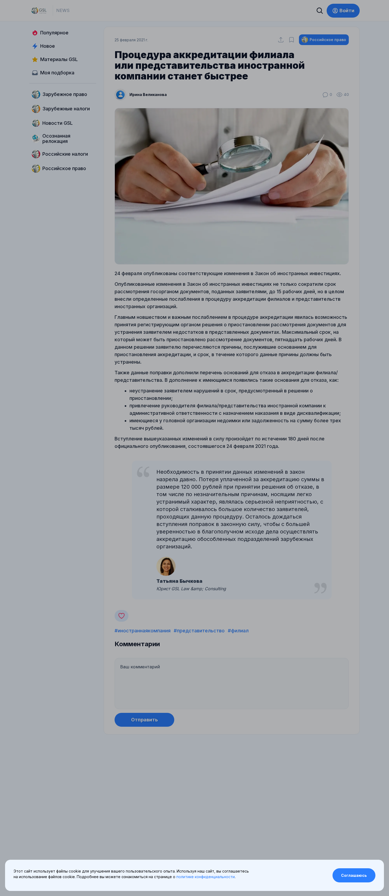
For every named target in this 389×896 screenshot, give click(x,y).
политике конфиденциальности (205, 876)
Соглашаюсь (354, 875)
